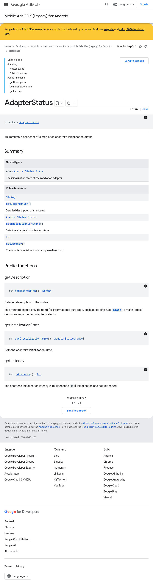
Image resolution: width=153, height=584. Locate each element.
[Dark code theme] (146, 117)
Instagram (60, 467)
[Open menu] (6, 4)
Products (21, 46)
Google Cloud (111, 485)
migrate (109, 29)
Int (8, 237)
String (10, 197)
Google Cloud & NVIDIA (17, 479)
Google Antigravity (114, 479)
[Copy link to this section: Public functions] (40, 266)
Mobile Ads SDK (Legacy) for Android (36, 16)
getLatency (14, 243)
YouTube (59, 485)
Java (145, 109)
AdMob (33, 4)
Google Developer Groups (19, 461)
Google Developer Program (20, 455)
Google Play (110, 491)
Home (7, 46)
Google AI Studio (113, 473)
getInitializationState (23, 223)
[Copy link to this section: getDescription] (34, 277)
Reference (14, 50)
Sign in (144, 4)
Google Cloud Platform (17, 539)
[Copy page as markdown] (69, 103)
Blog (56, 455)
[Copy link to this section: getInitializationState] (43, 325)
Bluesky (58, 461)
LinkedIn (59, 473)
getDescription (17, 203)
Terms (8, 566)
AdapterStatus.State (28, 171)
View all (108, 497)
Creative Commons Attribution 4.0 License (105, 423)
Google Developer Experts (19, 467)
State (117, 310)
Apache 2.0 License (49, 427)
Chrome (108, 461)
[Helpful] (140, 46)
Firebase (109, 467)
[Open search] (107, 4)
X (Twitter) (60, 479)
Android (108, 455)
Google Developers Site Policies (99, 427)
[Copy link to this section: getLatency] (28, 361)
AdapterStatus (29, 122)
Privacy (20, 566)
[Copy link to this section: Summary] (27, 151)
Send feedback (134, 60)
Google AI (10, 545)
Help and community (54, 46)
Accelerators (12, 473)
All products (11, 551)
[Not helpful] (146, 46)
